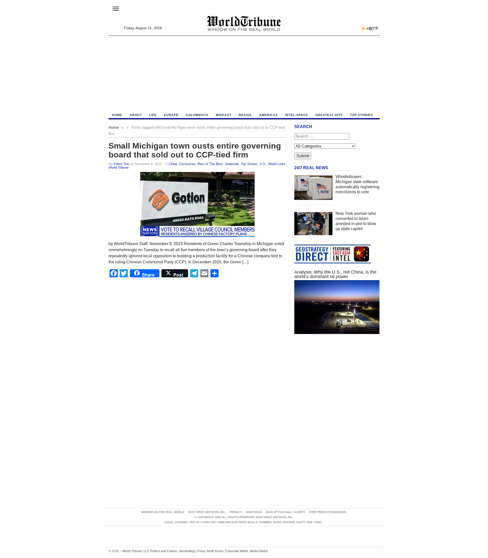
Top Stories (361, 115)
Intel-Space (296, 115)
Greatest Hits (329, 115)
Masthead (254, 512)
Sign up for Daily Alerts (285, 512)
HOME (117, 115)
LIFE (153, 115)
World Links (276, 164)
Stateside (232, 164)
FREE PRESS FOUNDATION (327, 512)
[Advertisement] (244, 73)
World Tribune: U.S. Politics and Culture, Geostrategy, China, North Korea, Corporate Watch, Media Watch (194, 551)
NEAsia (245, 115)
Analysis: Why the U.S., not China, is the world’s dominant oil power (335, 274)
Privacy (236, 512)
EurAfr (171, 115)
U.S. (263, 164)
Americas (268, 115)
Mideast (223, 115)
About (136, 115)
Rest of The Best (210, 164)
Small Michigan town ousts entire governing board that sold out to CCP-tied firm (195, 150)
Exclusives (187, 164)
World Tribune (119, 167)
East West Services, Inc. (207, 512)
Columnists (197, 115)
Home (114, 127)
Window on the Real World (162, 512)
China (173, 164)
